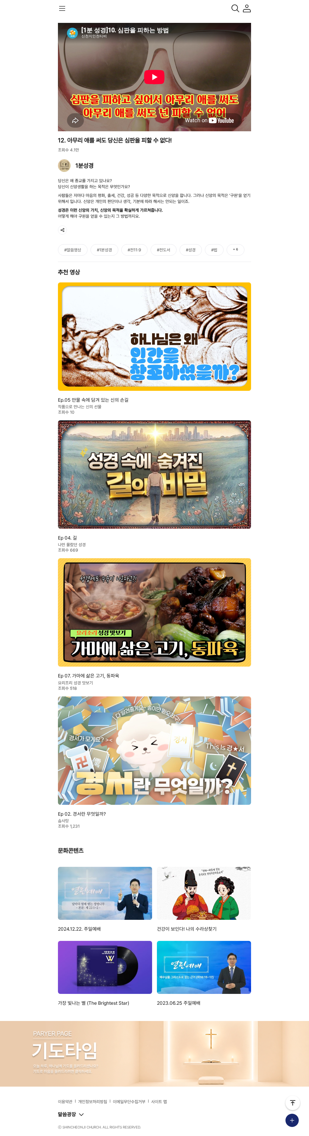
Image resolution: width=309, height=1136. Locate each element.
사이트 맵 (159, 1101)
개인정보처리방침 (92, 1101)
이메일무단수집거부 (129, 1101)
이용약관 (65, 1101)
